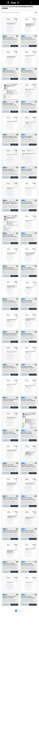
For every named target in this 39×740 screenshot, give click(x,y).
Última (22, 610)
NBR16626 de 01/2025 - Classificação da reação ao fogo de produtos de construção (27, 367)
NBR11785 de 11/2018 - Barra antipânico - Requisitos (9, 597)
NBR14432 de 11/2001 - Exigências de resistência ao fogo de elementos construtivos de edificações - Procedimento (10, 235)
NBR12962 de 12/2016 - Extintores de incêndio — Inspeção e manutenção (27, 202)
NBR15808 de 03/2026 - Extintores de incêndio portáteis (27, 235)
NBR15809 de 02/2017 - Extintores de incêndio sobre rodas (28, 597)
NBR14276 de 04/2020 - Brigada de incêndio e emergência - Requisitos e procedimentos (27, 137)
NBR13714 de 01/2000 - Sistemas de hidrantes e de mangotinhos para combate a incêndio (10, 104)
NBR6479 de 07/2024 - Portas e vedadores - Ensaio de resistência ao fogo (10, 400)
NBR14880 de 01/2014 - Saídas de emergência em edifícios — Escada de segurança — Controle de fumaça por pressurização (10, 334)
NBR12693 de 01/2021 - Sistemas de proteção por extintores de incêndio (9, 170)
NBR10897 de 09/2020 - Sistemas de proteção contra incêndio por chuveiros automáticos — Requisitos (10, 38)
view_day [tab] (36, 12)
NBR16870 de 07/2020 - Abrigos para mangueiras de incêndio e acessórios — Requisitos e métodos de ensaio (28, 498)
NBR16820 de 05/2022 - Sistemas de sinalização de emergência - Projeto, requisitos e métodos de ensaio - (10, 71)
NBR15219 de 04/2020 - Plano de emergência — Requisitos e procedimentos (10, 202)
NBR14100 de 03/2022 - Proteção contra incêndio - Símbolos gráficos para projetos (27, 564)
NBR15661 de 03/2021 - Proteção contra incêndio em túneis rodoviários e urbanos (28, 400)
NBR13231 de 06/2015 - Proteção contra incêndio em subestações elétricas (28, 104)
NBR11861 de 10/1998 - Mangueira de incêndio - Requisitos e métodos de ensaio (28, 433)
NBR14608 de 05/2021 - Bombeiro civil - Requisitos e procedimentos (9, 367)
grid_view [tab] (35, 12)
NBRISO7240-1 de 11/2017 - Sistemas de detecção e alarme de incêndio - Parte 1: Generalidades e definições (28, 531)
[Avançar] (25, 611)
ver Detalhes (6, 78)
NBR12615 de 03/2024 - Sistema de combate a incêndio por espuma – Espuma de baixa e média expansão (10, 268)
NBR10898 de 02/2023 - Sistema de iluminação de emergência (27, 71)
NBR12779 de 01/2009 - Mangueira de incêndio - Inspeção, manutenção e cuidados (27, 301)
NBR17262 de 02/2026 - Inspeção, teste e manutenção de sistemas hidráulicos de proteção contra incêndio (10, 465)
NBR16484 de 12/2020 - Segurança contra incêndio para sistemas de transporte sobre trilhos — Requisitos (9, 433)
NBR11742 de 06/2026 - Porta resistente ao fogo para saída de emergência (10, 137)
